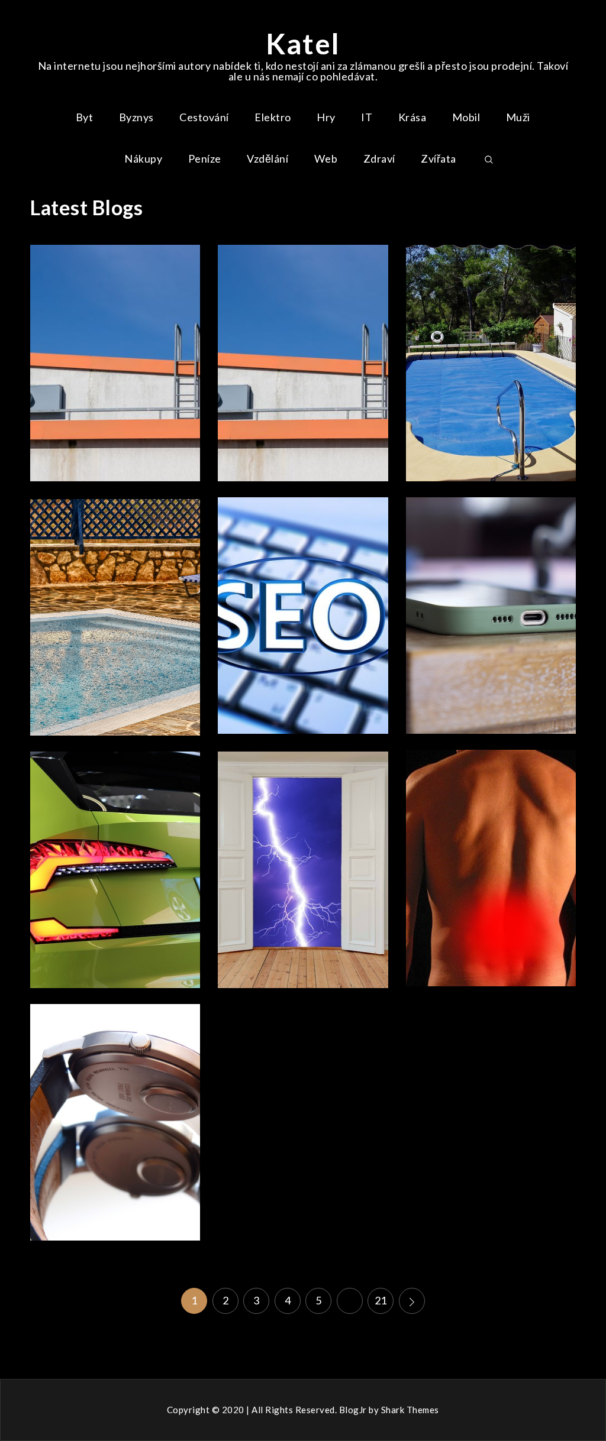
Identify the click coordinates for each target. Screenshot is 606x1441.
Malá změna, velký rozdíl (116, 1120)
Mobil (466, 117)
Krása (412, 117)
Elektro (272, 117)
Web (326, 158)
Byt (85, 117)
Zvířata (438, 158)
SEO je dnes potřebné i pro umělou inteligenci (303, 614)
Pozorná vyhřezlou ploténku (490, 866)
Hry (326, 117)
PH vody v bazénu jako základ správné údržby (115, 615)
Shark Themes (410, 1409)
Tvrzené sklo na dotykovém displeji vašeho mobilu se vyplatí (491, 614)
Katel (303, 43)
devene (151, 410)
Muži (518, 117)
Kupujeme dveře (303, 868)
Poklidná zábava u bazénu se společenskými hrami (490, 361)
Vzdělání (267, 158)
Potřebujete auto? (116, 868)
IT (366, 117)
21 (381, 1300)
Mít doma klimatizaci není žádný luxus (115, 361)
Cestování (204, 117)
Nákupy (143, 158)
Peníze (204, 158)
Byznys (136, 117)
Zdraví (379, 158)
